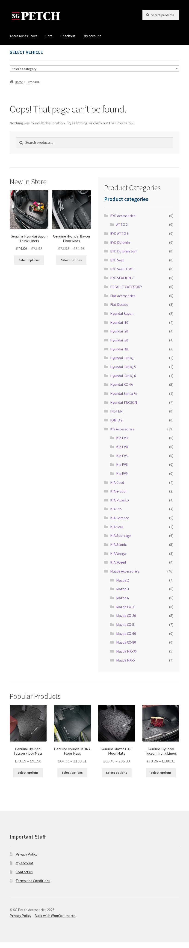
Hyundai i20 (119, 331)
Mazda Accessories (124, 571)
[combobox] (94, 68)
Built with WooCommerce (55, 915)
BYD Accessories (122, 215)
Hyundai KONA (121, 384)
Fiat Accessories (122, 295)
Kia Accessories (122, 429)
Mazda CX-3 (125, 606)
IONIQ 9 (116, 420)
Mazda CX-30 (126, 615)
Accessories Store (23, 36)
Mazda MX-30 (126, 651)
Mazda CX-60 (126, 633)
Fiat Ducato (119, 304)
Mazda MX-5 (125, 660)
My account (92, 36)
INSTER (116, 411)
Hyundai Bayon (121, 313)
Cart (48, 36)
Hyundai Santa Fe (123, 393)
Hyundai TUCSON (123, 402)
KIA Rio (116, 509)
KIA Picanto (119, 500)
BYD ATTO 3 (119, 233)
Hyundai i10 (119, 322)
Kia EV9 (122, 473)
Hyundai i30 (119, 340)
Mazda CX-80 (126, 642)
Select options (29, 260)
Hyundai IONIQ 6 (123, 375)
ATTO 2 (122, 224)
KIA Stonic (118, 544)
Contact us (24, 872)
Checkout (67, 36)
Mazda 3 (122, 589)
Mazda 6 (122, 598)
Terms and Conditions (33, 880)
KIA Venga (118, 553)
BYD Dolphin (120, 242)
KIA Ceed (117, 482)
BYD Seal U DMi (121, 269)
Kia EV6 (122, 464)
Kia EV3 (122, 437)
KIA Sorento (119, 518)
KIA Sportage (120, 535)
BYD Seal (117, 260)
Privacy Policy (26, 854)
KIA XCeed (118, 562)
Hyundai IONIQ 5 (123, 366)
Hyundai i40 (119, 349)
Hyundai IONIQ (121, 357)
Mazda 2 (122, 580)
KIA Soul (116, 526)
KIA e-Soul (118, 491)
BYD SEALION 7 (122, 277)
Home (19, 82)
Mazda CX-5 (125, 624)
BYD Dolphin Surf (123, 251)
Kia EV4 (122, 446)
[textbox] (94, 69)
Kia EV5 (122, 455)
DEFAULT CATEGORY (126, 286)
